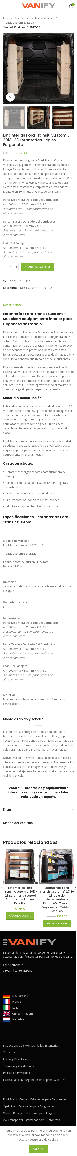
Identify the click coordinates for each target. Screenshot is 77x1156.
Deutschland (20, 996)
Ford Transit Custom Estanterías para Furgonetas (34, 1099)
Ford (27, 18)
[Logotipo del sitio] (38, 6)
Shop (17, 18)
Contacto (9, 1052)
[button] (7, 69)
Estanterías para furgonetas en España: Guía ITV (34, 1080)
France (16, 1001)
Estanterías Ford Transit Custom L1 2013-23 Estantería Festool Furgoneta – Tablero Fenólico (20, 895)
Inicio (6, 18)
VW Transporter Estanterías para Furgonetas (31, 1120)
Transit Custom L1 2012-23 (21, 27)
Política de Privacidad (16, 1073)
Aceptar (38, 1148)
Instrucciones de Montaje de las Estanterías (31, 1045)
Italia (15, 1007)
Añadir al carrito (37, 267)
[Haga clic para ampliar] (10, 97)
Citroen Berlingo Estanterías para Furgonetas (32, 1113)
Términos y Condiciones (18, 1066)
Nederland (18, 1019)
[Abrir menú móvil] (5, 6)
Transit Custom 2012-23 (18, 22)
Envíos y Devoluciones (17, 1059)
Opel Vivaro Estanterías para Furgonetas (28, 1106)
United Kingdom (22, 1013)
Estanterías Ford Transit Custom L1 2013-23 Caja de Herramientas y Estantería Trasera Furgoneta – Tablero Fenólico (57, 899)
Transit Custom (44, 18)
